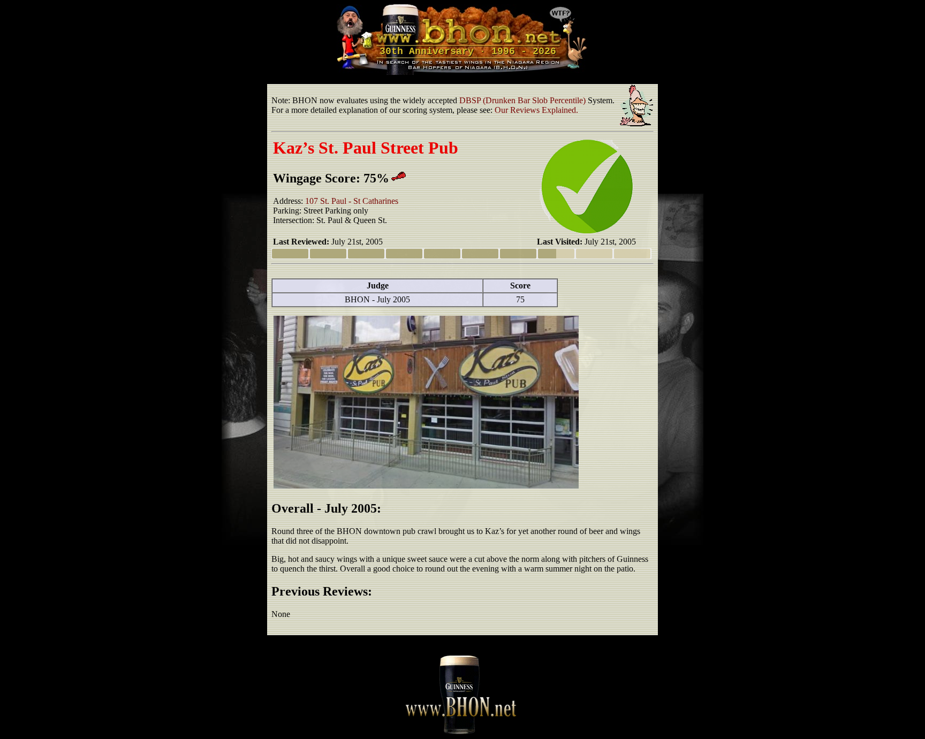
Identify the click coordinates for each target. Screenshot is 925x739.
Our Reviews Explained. (536, 110)
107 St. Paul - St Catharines (351, 200)
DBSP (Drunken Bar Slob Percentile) (522, 100)
